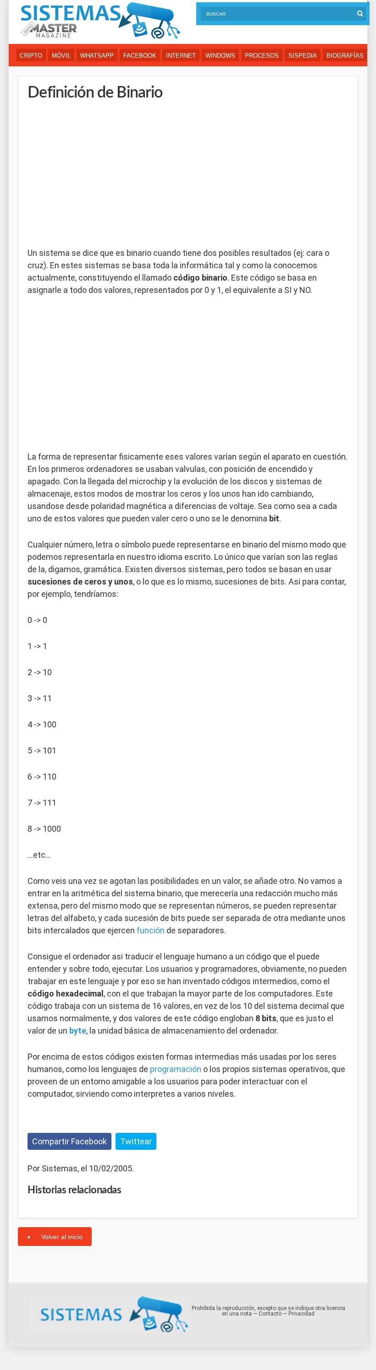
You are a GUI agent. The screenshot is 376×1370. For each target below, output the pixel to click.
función (151, 930)
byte (77, 1030)
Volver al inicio (62, 1236)
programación (175, 1069)
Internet (181, 55)
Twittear (136, 1141)
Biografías (345, 55)
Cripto (31, 55)
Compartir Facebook (69, 1141)
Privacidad (301, 1313)
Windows (220, 55)
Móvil (61, 55)
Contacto (270, 1313)
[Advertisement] (96, 174)
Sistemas (100, 20)
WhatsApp (97, 55)
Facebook (139, 55)
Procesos (262, 55)
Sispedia (302, 55)
